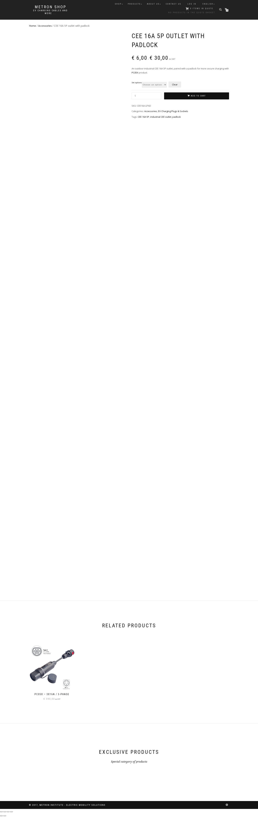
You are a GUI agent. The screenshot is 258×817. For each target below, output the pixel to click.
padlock (176, 116)
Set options (137, 83)
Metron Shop (50, 7)
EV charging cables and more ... (50, 12)
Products (134, 4)
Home (32, 25)
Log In (191, 4)
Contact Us (173, 4)
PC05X (135, 72)
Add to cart (198, 96)
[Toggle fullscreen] (4, 811)
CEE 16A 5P (143, 116)
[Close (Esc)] (11, 811)
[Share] (8, 811)
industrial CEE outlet (160, 116)
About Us (153, 4)
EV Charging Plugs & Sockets (173, 111)
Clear (175, 84)
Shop (118, 4)
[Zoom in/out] (1, 811)
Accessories (45, 25)
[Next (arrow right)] (4, 815)
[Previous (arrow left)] (1, 815)
